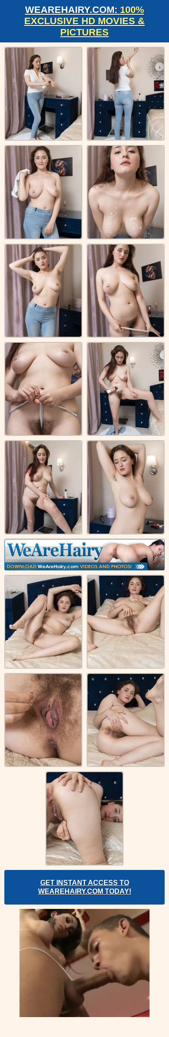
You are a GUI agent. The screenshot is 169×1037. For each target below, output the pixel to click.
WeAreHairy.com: (84, 21)
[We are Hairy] (84, 554)
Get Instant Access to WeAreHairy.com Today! (84, 887)
